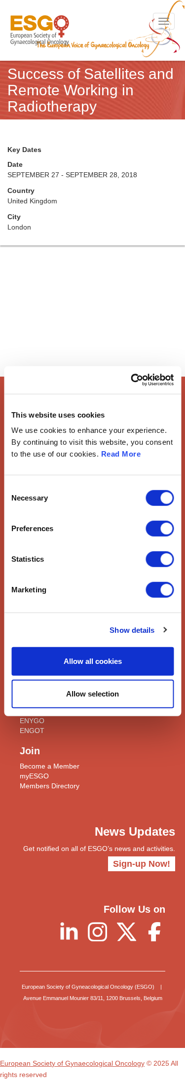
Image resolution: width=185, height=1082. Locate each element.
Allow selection (92, 693)
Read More (121, 454)
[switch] (160, 529)
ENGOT (32, 730)
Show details (132, 629)
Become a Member (49, 766)
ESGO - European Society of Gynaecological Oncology (39, 30)
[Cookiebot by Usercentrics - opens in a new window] (132, 380)
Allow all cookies (93, 661)
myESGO (34, 776)
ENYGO (32, 721)
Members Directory (49, 786)
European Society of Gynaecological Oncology (72, 1063)
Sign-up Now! (141, 864)
